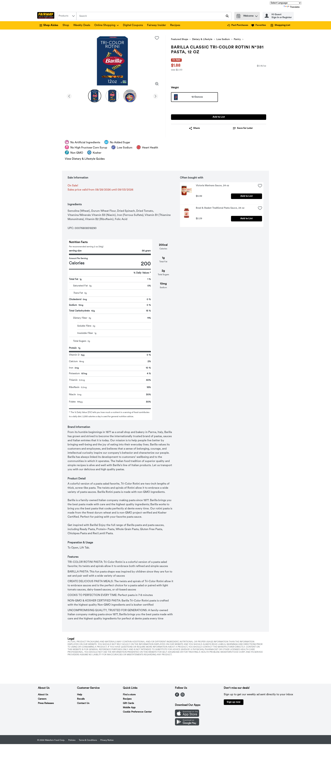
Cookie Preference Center (137, 712)
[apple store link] (187, 716)
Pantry (237, 39)
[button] (256, 15)
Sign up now (233, 702)
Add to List (219, 117)
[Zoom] (156, 83)
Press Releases (46, 703)
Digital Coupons (133, 25)
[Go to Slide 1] (94, 95)
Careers (42, 699)
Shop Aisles (50, 25)
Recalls (81, 699)
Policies (71, 740)
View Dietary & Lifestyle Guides (85, 159)
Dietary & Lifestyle (202, 39)
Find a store (129, 694)
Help (79, 694)
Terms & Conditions (88, 740)
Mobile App (129, 707)
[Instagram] (182, 696)
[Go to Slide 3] (129, 95)
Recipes (175, 25)
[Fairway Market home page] (46, 16)
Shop (66, 25)
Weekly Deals (81, 25)
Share (196, 128)
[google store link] (187, 724)
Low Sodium (223, 39)
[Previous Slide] (69, 95)
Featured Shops (179, 39)
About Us (43, 694)
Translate (295, 7)
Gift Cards (128, 703)
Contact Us (83, 703)
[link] (238, 25)
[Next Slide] (155, 95)
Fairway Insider (156, 25)
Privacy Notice (107, 740)
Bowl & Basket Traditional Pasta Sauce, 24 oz (220, 208)
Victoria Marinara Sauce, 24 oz (212, 185)
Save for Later (245, 128)
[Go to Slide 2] (112, 95)
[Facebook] (177, 696)
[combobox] (66, 16)
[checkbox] (157, 38)
